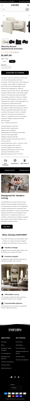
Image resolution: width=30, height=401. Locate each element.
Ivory (12, 61)
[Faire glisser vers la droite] (29, 42)
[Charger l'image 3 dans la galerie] (18, 42)
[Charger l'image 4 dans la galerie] (25, 42)
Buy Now (7, 226)
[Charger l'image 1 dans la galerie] (5, 42)
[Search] (27, 9)
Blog (2, 345)
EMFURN (12, 399)
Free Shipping (5, 353)
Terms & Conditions (7, 362)
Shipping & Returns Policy (22, 352)
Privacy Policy (5, 365)
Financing (19, 342)
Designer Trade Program (6, 349)
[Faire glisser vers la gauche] (1, 42)
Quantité (3, 65)
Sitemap (4, 342)
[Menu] (2, 5)
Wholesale (19, 345)
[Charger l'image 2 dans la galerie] (12, 42)
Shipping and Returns (5, 357)
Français (14, 387)
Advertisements (6, 368)
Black (5, 62)
